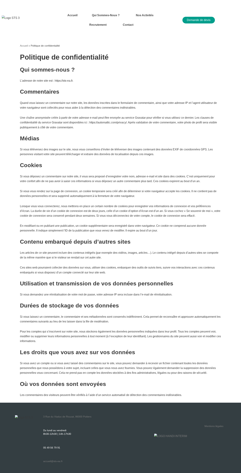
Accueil (72, 15)
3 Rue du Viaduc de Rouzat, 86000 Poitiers (67, 416)
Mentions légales (213, 426)
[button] (107, 15)
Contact (128, 24)
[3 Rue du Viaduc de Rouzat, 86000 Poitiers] (44, 412)
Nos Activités (144, 15)
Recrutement (98, 24)
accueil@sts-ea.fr (53, 461)
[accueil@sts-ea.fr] (44, 456)
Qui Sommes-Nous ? (106, 15)
